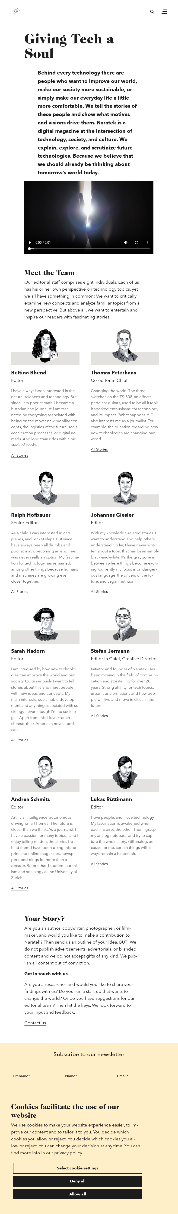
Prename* (21, 1076)
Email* (122, 1076)
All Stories (19, 455)
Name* (71, 1076)
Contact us (35, 1023)
